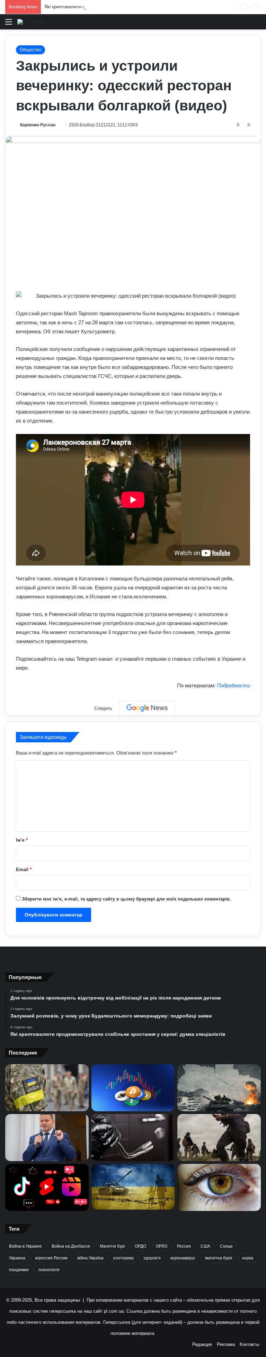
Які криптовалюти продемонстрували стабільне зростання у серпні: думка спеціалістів (135, 6)
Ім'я (22, 840)
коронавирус (182, 1258)
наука (247, 1258)
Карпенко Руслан (37, 125)
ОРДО (140, 1246)
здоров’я (152, 1258)
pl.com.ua (114, 1311)
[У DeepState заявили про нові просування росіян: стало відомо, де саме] (219, 1137)
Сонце (226, 1246)
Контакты (249, 1344)
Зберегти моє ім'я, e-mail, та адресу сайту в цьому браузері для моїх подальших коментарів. (126, 899)
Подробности (233, 685)
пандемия (19, 1269)
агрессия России (51, 1258)
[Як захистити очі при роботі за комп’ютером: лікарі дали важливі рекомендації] (219, 1187)
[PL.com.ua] (31, 22)
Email (24, 869)
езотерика (123, 1258)
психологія (49, 1269)
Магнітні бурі (112, 1246)
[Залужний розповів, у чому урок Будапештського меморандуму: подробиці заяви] (47, 1137)
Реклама (226, 1344)
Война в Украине (25, 1246)
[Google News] (147, 708)
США (205, 1246)
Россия (184, 1246)
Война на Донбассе (71, 1246)
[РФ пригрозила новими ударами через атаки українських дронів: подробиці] (133, 1187)
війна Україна (90, 1258)
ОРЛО (161, 1246)
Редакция (202, 1344)
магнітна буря (218, 1258)
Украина (17, 1258)
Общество (30, 49)
